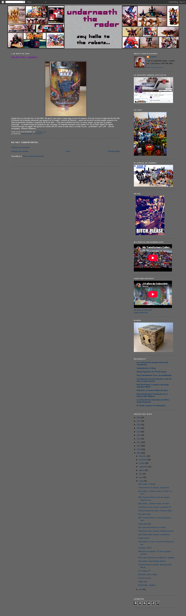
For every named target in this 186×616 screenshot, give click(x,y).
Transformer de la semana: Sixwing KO (153, 488)
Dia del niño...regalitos (24, 57)
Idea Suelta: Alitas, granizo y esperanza (154, 534)
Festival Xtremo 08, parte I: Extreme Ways (155, 511)
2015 (139, 428)
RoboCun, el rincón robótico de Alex (152, 390)
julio (141, 474)
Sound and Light (144, 524)
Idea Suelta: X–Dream (147, 484)
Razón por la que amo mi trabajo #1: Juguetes (156, 558)
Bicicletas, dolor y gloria (147, 574)
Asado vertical (144, 538)
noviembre (143, 460)
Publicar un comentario (20, 147)
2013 (139, 435)
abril (141, 589)
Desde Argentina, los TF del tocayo (151, 372)
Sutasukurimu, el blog (146, 368)
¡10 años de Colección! (143, 310)
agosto (142, 470)
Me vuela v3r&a (144, 514)
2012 (139, 439)
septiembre (143, 467)
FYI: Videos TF (144, 571)
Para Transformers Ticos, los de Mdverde (154, 375)
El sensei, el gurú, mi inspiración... (152, 405)
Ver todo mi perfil (155, 67)
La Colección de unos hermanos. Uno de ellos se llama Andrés (154, 380)
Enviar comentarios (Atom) (33, 156)
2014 (139, 432)
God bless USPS (145, 548)
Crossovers (27, 133)
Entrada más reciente (19, 151)
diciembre (143, 456)
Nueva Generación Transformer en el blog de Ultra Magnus (152, 395)
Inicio (68, 151)
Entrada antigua (114, 151)
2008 (139, 453)
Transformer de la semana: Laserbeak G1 (154, 507)
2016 (139, 425)
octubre (142, 463)
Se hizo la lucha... (145, 578)
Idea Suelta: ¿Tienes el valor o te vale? (153, 504)
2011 (139, 442)
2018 (139, 417)
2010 (139, 446)
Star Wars (38, 133)
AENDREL (153, 57)
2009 (139, 449)
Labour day (142, 582)
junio (141, 477)
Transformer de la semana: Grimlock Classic (155, 531)
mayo (141, 481)
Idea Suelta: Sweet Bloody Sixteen (152, 561)
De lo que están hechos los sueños (152, 527)
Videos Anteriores (141, 313)
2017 (139, 421)
